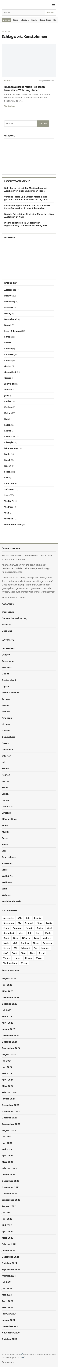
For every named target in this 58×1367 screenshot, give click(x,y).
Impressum (8, 611)
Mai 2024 (7, 1073)
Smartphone (10, 483)
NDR (15, 943)
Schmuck (25, 948)
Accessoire (8, 918)
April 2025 (7, 1022)
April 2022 (7, 1231)
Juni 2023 (7, 1142)
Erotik (49, 923)
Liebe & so (9, 436)
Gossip (7, 377)
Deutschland (10, 319)
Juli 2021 (6, 1282)
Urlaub (28, 958)
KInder (48, 933)
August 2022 (9, 1206)
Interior (8, 389)
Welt (6, 512)
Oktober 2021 (9, 1263)
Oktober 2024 (9, 1041)
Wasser (39, 958)
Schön (7, 471)
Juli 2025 (6, 1010)
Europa (8, 336)
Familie (8, 348)
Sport (14, 953)
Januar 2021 (8, 1319)
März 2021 (7, 1307)
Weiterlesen (10, 106)
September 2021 (11, 1269)
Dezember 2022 (10, 1180)
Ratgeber (47, 943)
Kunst (7, 419)
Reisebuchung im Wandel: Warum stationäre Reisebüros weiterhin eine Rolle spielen (27, 207)
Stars (15, 20)
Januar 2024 (8, 1098)
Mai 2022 (7, 1225)
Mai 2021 (7, 1294)
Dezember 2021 (10, 1256)
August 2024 (9, 1054)
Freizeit (29, 928)
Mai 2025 (7, 1016)
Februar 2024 (9, 1092)
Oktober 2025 (9, 1003)
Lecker (7, 430)
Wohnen (8, 81)
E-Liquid (29, 923)
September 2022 (11, 1199)
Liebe (15, 938)
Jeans (38, 933)
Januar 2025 (8, 1029)
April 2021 (7, 1300)
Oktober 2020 (9, 1338)
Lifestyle (25, 20)
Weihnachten (10, 963)
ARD (20, 918)
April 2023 (7, 1155)
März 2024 (7, 1085)
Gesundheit (45, 20)
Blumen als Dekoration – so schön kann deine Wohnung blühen (24, 88)
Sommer (45, 948)
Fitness (8, 360)
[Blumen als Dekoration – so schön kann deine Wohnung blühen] (29, 60)
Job (6, 395)
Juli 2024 (6, 1060)
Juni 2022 (7, 1218)
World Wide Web (13, 524)
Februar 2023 (9, 1168)
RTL (15, 948)
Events (7, 342)
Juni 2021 (7, 1288)
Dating (7, 313)
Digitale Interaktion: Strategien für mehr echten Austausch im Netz (29, 215)
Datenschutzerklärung (14, 618)
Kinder (7, 401)
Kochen (8, 407)
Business (8, 307)
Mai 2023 (7, 1149)
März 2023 (7, 1161)
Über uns (7, 630)
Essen (6, 928)
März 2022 (7, 1237)
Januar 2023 (8, 1174)
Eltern (39, 923)
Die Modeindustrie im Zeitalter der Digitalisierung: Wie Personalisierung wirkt (26, 224)
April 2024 (7, 1079)
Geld (49, 928)
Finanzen (9, 354)
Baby (28, 918)
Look (36, 938)
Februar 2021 (9, 1313)
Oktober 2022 (9, 1193)
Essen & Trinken (12, 331)
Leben (7, 424)
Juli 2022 (6, 1212)
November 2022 (11, 1187)
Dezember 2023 (10, 1104)
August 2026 (9, 978)
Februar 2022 (9, 1244)
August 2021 (9, 1275)
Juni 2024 (7, 1067)
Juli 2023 (6, 1136)
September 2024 (11, 1048)
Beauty (7, 295)
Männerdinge (11, 448)
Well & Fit (9, 501)
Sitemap (6, 624)
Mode (34, 20)
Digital (7, 325)
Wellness (8, 506)
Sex (6, 477)
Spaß (5, 953)
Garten (7, 366)
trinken (17, 958)
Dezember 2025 (10, 997)
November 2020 (11, 1332)
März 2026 (7, 991)
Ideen (21, 933)
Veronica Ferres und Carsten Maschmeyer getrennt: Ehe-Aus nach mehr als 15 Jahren (26, 198)
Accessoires (10, 289)
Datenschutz (8, 1362)
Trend (41, 953)
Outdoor (25, 943)
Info (30, 933)
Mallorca (47, 938)
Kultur (7, 413)
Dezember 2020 (10, 1326)
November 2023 (11, 1111)
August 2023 (9, 1130)
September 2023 (11, 1123)
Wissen (24, 963)
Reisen (7, 465)
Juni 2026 (7, 984)
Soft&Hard (9, 489)
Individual (9, 383)
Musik (7, 460)
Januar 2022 (8, 1250)
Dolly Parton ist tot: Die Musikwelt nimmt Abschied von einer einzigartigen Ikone (25, 189)
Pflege (36, 943)
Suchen (50, 12)
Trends (6, 958)
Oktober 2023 (9, 1117)
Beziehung (9, 301)
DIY (19, 923)
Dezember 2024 (10, 1035)
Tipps (32, 953)
